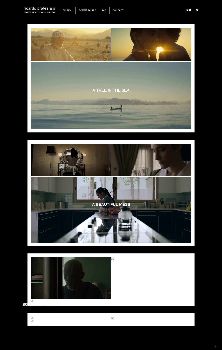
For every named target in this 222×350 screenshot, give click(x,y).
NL (216, 346)
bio (104, 10)
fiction (67, 10)
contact (118, 10)
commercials (87, 10)
